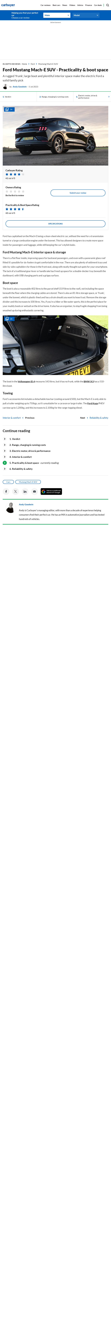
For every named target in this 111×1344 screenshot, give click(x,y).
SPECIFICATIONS (55, 224)
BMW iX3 (89, 381)
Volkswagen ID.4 (26, 381)
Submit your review (78, 193)
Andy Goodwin (20, 86)
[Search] (108, 5)
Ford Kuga (92, 403)
